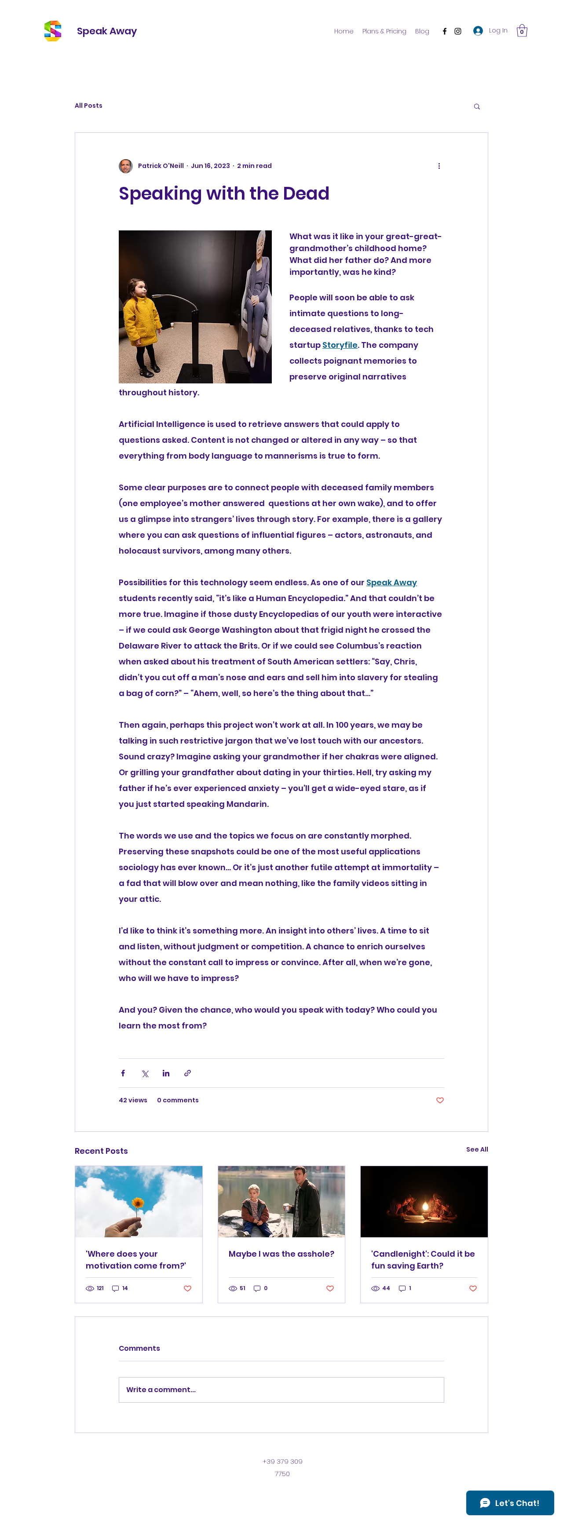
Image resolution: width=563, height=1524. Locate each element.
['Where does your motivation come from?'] (138, 1201)
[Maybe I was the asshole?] (281, 1201)
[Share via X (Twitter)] (144, 1073)
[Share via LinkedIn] (166, 1073)
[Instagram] (457, 31)
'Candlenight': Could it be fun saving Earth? (423, 1259)
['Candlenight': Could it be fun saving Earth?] (424, 1201)
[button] (522, 30)
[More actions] (439, 166)
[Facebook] (444, 31)
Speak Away (107, 31)
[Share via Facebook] (123, 1073)
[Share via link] (187, 1073)
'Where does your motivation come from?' (136, 1259)
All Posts (88, 106)
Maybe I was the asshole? (281, 1253)
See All (477, 1149)
